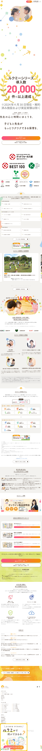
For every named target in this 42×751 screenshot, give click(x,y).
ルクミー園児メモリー (5, 705)
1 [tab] (12, 285)
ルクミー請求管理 (15, 708)
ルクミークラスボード (5, 704)
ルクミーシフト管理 (16, 709)
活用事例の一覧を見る (20, 289)
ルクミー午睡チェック (16, 704)
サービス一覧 (3, 702)
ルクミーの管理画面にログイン (6, 576)
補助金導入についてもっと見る (21, 458)
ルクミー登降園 (15, 706)
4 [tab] (16, 285)
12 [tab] (30, 285)
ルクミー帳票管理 (4, 712)
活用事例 (2, 695)
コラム (2, 699)
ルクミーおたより (4, 708)
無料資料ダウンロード (29, 1)
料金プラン (3, 698)
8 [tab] (23, 285)
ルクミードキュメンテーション (6, 710)
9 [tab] (25, 285)
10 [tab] (26, 285)
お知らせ (2, 714)
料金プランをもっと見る (20, 461)
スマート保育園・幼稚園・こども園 (7, 694)
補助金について (3, 721)
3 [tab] (15, 285)
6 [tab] (20, 285)
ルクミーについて (4, 692)
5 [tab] (18, 285)
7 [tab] (21, 285)
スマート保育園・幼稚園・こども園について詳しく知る (15, 672)
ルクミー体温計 (15, 705)
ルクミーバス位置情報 (16, 710)
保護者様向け (3, 720)
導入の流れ (3, 697)
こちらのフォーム (4, 578)
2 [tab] (13, 285)
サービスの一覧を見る (20, 239)
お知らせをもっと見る (20, 659)
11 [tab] (28, 285)
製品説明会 (3, 717)
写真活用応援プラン (21, 400)
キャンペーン (3, 716)
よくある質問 (3, 718)
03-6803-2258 (25, 569)
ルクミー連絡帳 (4, 706)
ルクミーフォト (4, 709)
